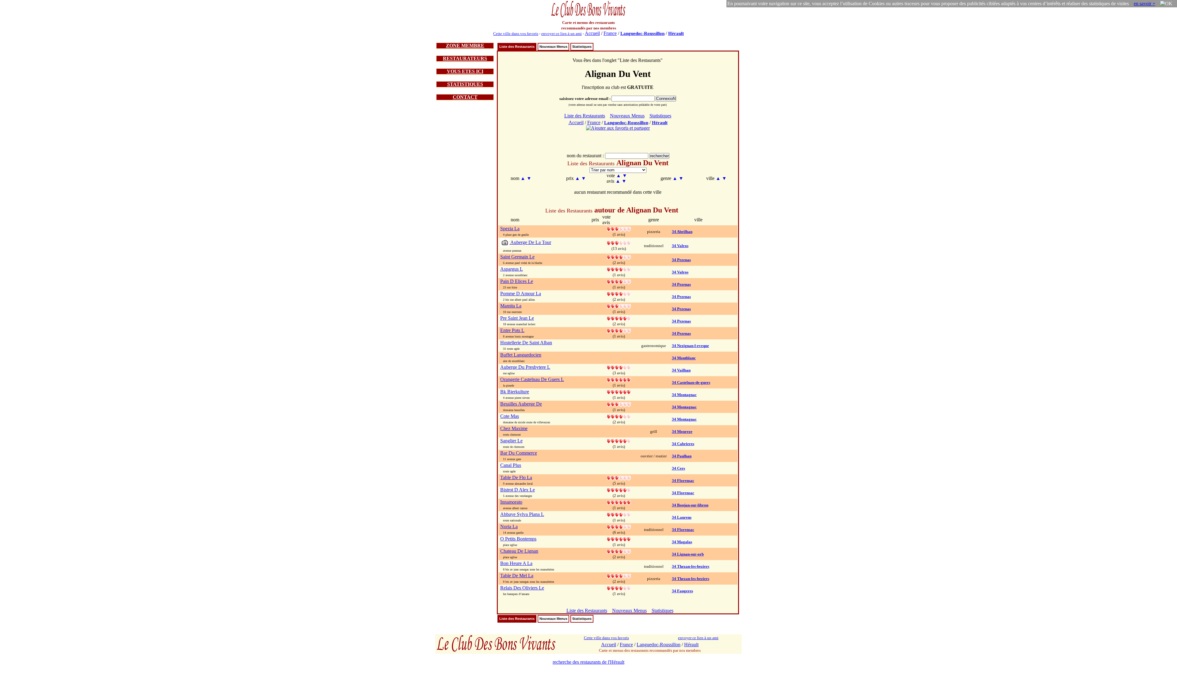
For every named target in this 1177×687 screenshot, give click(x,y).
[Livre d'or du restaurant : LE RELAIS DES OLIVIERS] (619, 587)
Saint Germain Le (517, 256)
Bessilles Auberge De (521, 403)
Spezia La (510, 228)
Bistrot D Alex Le (517, 489)
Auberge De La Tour (530, 242)
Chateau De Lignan (519, 551)
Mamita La (510, 305)
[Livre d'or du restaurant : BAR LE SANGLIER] (619, 440)
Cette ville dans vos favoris (515, 33)
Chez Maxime (514, 428)
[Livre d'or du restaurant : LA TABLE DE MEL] (619, 575)
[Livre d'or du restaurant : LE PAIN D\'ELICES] (619, 281)
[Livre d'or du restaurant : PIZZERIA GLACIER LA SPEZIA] (619, 228)
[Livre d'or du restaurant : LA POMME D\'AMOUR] (619, 293)
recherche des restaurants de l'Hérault (588, 662)
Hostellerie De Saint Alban (526, 342)
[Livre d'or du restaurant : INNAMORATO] (619, 502)
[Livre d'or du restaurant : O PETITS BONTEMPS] (619, 538)
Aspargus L (511, 269)
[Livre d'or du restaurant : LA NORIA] (619, 526)
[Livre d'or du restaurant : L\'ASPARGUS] (619, 269)
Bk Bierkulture (514, 391)
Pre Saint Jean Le (517, 318)
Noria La (509, 526)
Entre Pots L (512, 330)
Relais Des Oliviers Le (522, 587)
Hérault (676, 33)
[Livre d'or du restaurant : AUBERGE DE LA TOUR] (619, 242)
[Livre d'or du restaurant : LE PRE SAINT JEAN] (619, 318)
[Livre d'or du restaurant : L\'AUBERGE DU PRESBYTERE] (619, 367)
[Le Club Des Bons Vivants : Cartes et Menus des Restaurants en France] (588, 16)
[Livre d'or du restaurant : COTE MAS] (619, 416)
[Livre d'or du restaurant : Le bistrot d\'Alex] (619, 489)
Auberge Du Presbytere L (525, 367)
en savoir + (1144, 3)
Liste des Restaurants (517, 46)
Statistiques (582, 46)
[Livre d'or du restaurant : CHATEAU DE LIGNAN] (619, 551)
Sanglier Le (511, 440)
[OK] (1166, 3)
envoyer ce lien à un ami (561, 33)
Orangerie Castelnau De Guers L (532, 379)
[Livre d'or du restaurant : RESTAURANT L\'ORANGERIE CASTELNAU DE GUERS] (619, 379)
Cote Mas (509, 416)
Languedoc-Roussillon (642, 33)
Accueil (592, 33)
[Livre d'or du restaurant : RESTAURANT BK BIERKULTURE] (619, 391)
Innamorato (511, 502)
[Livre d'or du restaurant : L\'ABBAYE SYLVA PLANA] (619, 514)
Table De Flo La (516, 477)
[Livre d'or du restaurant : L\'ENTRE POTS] (619, 330)
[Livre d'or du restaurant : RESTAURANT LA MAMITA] (619, 305)
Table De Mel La (516, 575)
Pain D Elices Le (516, 281)
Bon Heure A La (516, 563)
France (610, 33)
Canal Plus (510, 465)
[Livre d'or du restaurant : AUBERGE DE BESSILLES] (619, 403)
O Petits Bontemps (518, 538)
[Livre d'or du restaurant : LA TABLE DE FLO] (619, 477)
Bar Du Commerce (518, 453)
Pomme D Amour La (520, 293)
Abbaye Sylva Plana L (522, 514)
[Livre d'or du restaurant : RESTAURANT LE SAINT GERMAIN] (619, 256)
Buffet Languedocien (520, 354)
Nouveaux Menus (553, 46)
